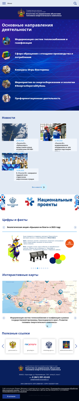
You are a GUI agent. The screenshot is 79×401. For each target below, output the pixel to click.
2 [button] (33, 268)
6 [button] (41, 268)
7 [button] (43, 268)
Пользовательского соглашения (14, 391)
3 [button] (35, 268)
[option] (39, 202)
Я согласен (11, 396)
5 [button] (39, 268)
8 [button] (45, 268)
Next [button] (75, 227)
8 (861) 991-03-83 (41, 377)
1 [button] (31, 268)
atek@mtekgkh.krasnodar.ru (39, 379)
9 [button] (47, 268)
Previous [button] (3, 227)
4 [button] (37, 268)
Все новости (37, 187)
